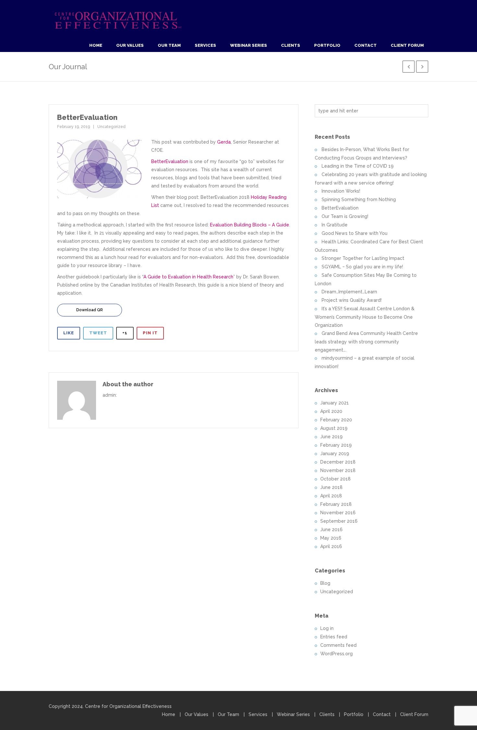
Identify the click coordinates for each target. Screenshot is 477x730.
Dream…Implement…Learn (349, 291)
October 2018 (335, 478)
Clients (290, 45)
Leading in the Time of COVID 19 (358, 166)
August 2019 (334, 428)
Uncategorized (111, 126)
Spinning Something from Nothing (359, 199)
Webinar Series (248, 45)
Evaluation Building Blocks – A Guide (249, 224)
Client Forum (407, 45)
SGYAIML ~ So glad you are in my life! (362, 266)
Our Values (130, 45)
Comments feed (338, 645)
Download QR (89, 310)
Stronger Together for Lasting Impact (363, 258)
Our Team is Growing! (345, 216)
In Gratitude (335, 224)
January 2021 (334, 402)
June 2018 (331, 487)
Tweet (98, 332)
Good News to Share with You (354, 233)
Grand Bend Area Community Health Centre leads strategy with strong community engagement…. (366, 341)
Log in (327, 628)
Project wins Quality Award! (352, 300)
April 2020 (331, 411)
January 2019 (334, 453)
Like (68, 332)
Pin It (150, 332)
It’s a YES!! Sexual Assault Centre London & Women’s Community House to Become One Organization (364, 317)
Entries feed (333, 636)
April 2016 (331, 546)
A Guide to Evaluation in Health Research (188, 276)
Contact (365, 45)
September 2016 (339, 521)
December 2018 (338, 462)
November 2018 (338, 470)
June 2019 (331, 436)
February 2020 (336, 419)
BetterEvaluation (169, 161)
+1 (125, 332)
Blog (325, 583)
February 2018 (336, 504)
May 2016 (330, 538)
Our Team (169, 45)
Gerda (224, 142)
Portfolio (327, 45)
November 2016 (338, 512)
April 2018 (331, 495)
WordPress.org (336, 653)
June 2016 (331, 529)
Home (95, 45)
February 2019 (336, 445)
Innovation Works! (341, 191)
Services (205, 45)
